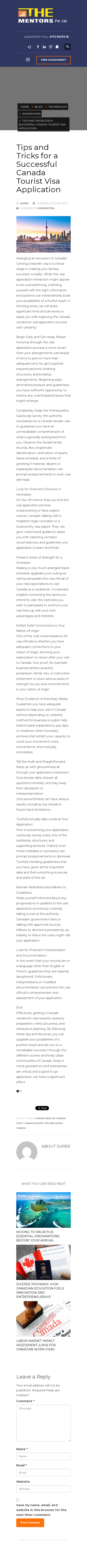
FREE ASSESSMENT (53, 59)
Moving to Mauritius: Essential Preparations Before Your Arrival (38, 1236)
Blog (39, 106)
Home (25, 106)
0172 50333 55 (59, 36)
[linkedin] (44, 47)
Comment (25, 1401)
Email (21, 1465)
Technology (58, 106)
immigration (31, 113)
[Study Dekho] (57, 47)
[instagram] (51, 47)
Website (23, 1482)
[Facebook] (38, 47)
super (24, 203)
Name (22, 1449)
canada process (45, 1118)
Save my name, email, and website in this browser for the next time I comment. (41, 1510)
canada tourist (33, 1123)
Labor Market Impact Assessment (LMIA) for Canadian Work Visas (36, 1345)
